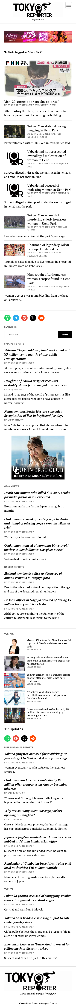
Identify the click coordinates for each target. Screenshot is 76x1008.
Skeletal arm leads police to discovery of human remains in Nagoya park (33, 575)
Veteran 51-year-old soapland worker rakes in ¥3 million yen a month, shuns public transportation (37, 354)
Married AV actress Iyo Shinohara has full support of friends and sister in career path (49, 643)
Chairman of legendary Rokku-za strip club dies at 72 (48, 247)
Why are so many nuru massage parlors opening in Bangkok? (33, 813)
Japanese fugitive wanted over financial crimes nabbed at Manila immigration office (37, 839)
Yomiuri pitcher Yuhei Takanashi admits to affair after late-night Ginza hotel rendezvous (48, 678)
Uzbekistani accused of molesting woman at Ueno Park (49, 187)
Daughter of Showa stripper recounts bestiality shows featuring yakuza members (35, 383)
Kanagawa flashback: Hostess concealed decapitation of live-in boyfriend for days (33, 413)
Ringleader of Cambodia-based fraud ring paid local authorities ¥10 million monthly (37, 865)
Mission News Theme (28, 1003)
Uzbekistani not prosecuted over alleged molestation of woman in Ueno (46, 155)
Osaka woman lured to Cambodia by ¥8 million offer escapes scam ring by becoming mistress (48, 712)
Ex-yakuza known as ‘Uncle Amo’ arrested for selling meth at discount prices (37, 946)
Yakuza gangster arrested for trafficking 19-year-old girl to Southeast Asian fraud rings (36, 756)
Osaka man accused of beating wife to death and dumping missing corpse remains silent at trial (37, 523)
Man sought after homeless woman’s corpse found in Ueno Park (49, 278)
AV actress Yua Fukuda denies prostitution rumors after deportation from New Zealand (47, 695)
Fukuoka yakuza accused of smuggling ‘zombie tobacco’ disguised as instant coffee (37, 898)
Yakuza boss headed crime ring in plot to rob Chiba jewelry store (36, 920)
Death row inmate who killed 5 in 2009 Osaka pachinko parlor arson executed (37, 495)
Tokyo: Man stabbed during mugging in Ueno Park (46, 128)
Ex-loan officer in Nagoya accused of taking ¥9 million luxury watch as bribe (37, 602)
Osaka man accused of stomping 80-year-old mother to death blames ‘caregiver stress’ (36, 547)
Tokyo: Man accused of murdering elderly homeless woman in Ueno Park (47, 219)
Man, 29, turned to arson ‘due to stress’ (31, 101)
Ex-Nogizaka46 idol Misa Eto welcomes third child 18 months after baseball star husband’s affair (48, 660)
